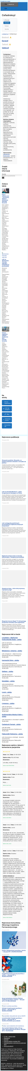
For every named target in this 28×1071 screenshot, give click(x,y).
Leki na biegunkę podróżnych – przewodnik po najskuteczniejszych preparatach (12, 524)
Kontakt (6, 1039)
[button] (6, 8)
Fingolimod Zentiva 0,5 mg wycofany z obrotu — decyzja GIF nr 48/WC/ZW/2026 (13, 975)
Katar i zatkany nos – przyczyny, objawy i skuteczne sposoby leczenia (5, 199)
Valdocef (5, 48)
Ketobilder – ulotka (8, 681)
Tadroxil (6, 44)
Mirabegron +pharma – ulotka (12, 651)
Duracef (5, 41)
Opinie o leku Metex (7, 817)
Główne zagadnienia (7, 402)
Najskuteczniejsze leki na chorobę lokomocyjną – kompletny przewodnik (13, 556)
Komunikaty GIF (8, 425)
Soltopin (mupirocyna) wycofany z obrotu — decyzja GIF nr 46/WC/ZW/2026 (12, 1009)
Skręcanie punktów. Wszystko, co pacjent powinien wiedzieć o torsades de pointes (14, 461)
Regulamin (7, 1038)
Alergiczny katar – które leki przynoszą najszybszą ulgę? (13, 589)
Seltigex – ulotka (7, 671)
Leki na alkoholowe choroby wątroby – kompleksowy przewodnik (6, 263)
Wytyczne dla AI (8, 1046)
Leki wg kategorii (7, 408)
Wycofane (7, 29)
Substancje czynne (8, 419)
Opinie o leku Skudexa (7, 917)
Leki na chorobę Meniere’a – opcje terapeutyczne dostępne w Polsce (12, 492)
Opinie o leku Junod (7, 843)
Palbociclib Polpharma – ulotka (12, 734)
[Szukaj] (3, 178)
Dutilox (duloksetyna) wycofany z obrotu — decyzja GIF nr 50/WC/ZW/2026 (14, 951)
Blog (8, 414)
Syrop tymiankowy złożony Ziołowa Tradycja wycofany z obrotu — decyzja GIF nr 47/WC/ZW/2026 (13, 1000)
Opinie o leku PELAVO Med (8, 765)
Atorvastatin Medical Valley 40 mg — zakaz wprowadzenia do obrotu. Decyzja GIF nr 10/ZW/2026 (13, 1029)
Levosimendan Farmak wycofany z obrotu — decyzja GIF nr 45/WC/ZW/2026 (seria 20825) (12, 1019)
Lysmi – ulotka (7, 692)
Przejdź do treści (5, 1)
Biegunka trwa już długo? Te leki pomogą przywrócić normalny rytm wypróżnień (14, 621)
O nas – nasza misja (9, 1036)
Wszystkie (7, 22)
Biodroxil (6, 37)
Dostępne (7, 25)
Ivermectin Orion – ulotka (10, 660)
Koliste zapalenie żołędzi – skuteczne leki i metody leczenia (5, 337)
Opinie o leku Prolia (7, 785)
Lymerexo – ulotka (8, 703)
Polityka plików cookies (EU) (12, 1041)
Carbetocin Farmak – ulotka (11, 724)
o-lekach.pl (5, 34)
